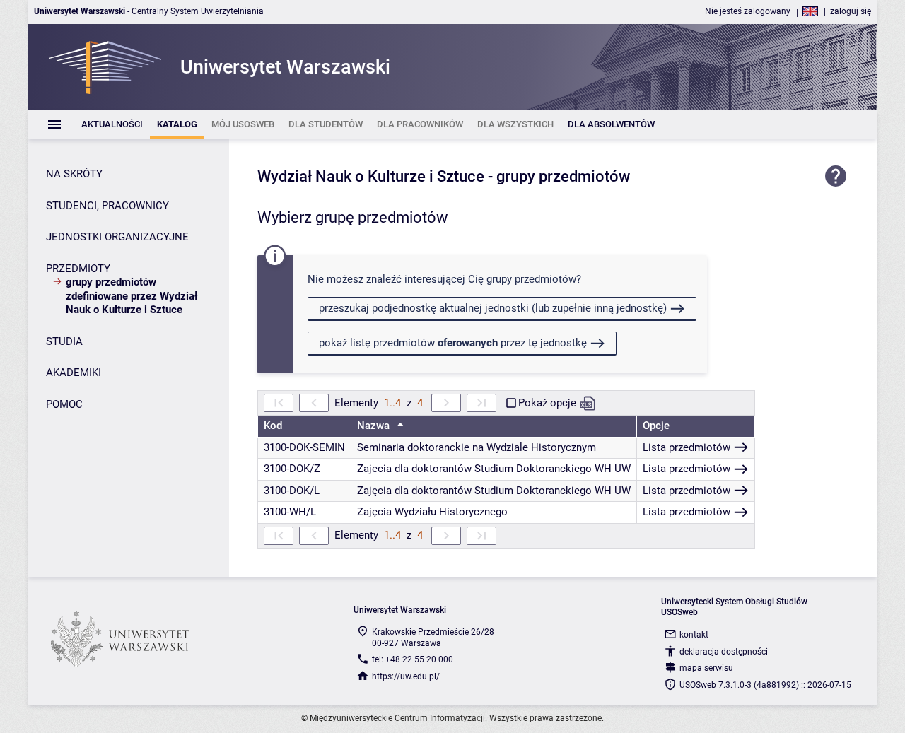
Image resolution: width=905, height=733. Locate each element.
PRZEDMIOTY (78, 268)
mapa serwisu (706, 668)
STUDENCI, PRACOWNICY (107, 205)
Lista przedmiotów (686, 447)
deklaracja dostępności (723, 652)
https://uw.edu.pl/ (406, 676)
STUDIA (64, 341)
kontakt (693, 635)
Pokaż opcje (547, 403)
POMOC (64, 404)
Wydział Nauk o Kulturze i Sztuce (370, 176)
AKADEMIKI (73, 372)
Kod (273, 425)
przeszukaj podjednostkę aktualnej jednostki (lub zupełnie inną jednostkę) (493, 308)
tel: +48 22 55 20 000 (412, 659)
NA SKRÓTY (74, 174)
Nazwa (374, 425)
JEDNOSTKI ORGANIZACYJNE (117, 236)
